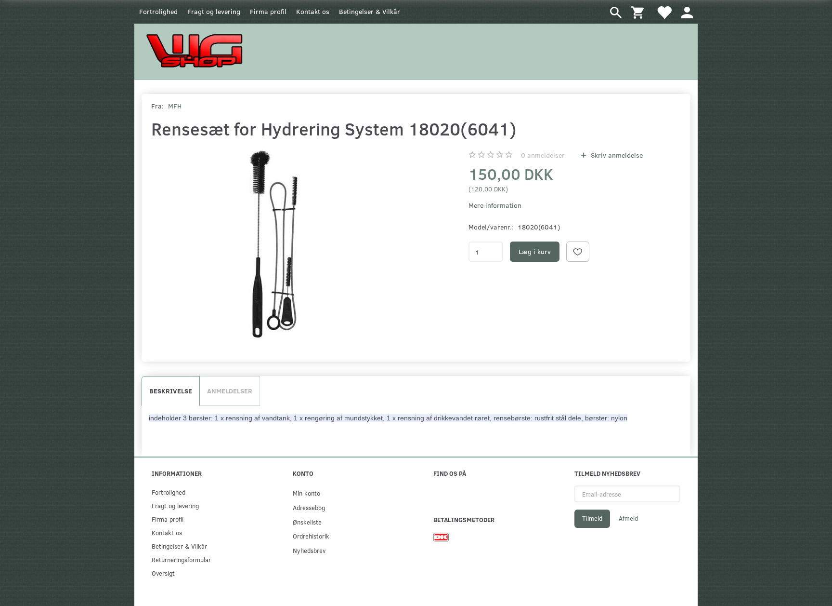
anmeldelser (543, 155)
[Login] (687, 12)
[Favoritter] (663, 12)
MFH (175, 105)
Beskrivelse (170, 390)
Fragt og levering (213, 11)
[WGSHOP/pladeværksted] (197, 50)
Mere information (494, 205)
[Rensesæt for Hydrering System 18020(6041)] (273, 243)
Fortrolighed (158, 11)
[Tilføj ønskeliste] (577, 252)
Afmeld (628, 518)
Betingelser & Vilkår (369, 11)
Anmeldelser (229, 390)
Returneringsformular (181, 559)
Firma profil (268, 11)
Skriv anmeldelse (616, 155)
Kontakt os (312, 11)
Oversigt (163, 573)
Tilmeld (592, 518)
